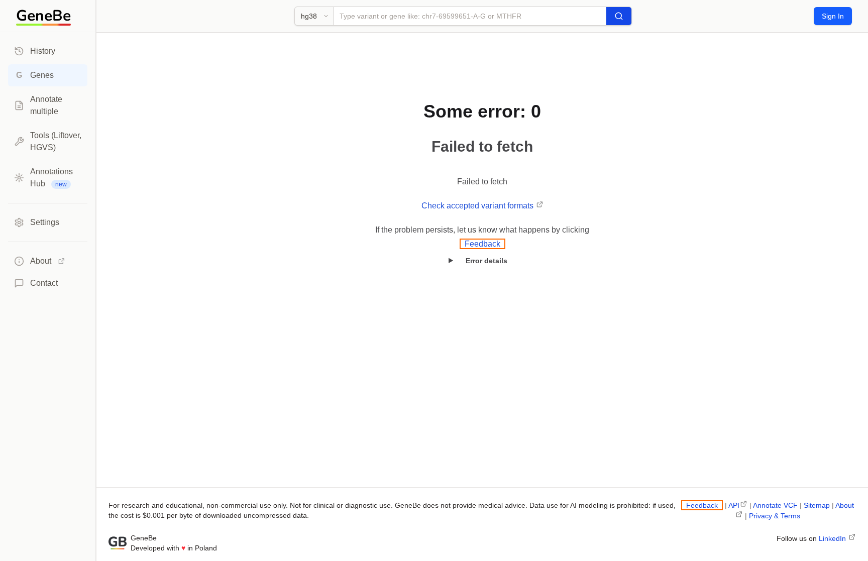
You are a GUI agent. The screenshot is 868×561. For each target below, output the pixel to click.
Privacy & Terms (774, 516)
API (733, 505)
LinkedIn (833, 538)
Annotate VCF (775, 505)
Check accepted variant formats (478, 205)
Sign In (833, 16)
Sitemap (817, 505)
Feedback (482, 244)
